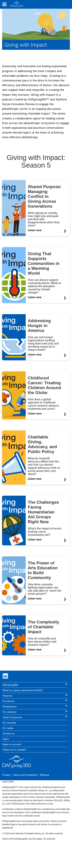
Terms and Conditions (25, 774)
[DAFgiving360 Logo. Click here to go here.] (17, 4)
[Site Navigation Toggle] (4, 4)
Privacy (6, 774)
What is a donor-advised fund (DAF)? (22, 690)
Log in (5, 738)
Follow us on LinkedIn (14, 749)
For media (7, 727)
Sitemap (44, 774)
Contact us (8, 733)
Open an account (11, 744)
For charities (9, 722)
